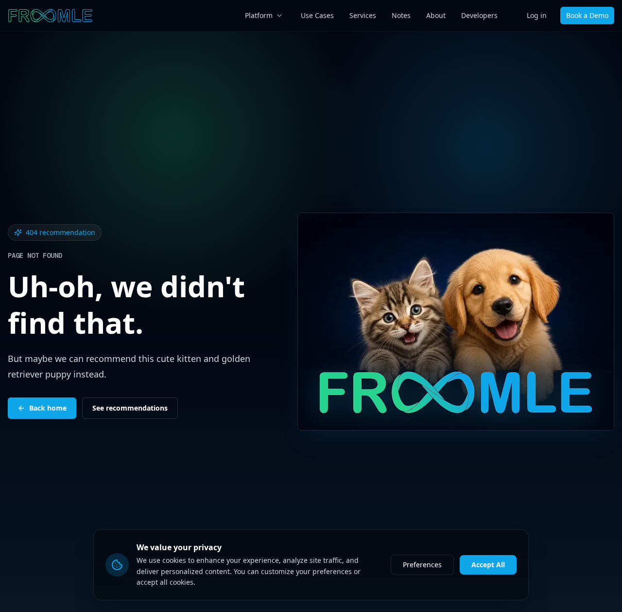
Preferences (422, 564)
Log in (537, 15)
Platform (259, 15)
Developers (479, 15)
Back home (48, 408)
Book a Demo (587, 15)
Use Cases (317, 15)
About (436, 15)
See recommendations (130, 408)
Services (362, 15)
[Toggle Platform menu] (279, 15)
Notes (401, 15)
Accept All (488, 564)
